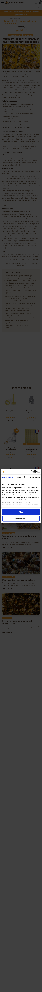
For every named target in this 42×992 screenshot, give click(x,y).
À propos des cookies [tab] (32, 477)
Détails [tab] (18, 477)
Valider (21, 512)
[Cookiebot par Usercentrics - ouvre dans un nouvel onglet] (31, 471)
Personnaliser (20, 518)
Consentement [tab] (7, 477)
